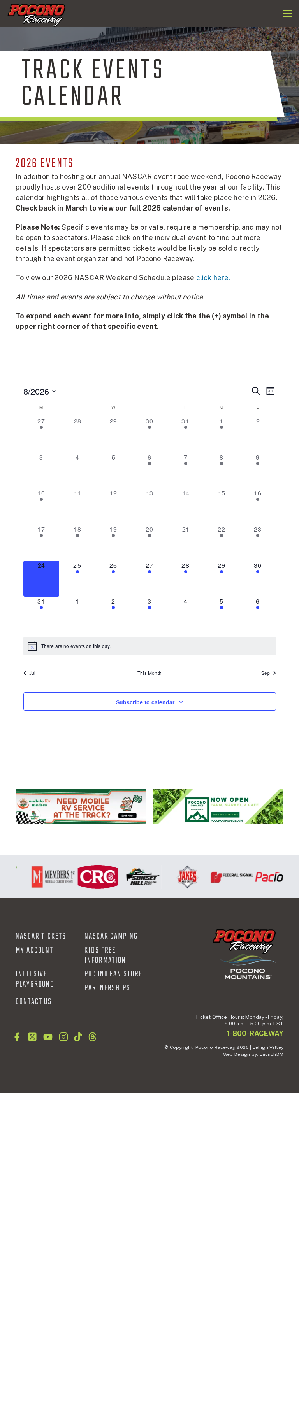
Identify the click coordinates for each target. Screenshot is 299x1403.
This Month (149, 673)
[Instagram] (63, 1036)
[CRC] (93, 877)
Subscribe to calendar (145, 702)
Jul (32, 673)
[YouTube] (48, 1036)
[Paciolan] (272, 877)
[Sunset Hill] (138, 877)
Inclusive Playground (35, 979)
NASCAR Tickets (41, 936)
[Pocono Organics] (218, 806)
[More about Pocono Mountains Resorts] (248, 966)
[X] (32, 1036)
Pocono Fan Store (113, 974)
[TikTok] (78, 1036)
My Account (34, 950)
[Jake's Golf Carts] (183, 877)
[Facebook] (16, 1036)
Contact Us (34, 1001)
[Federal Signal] (228, 877)
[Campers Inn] (81, 806)
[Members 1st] (48, 877)
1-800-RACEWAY (255, 1033)
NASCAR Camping (111, 936)
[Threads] (92, 1036)
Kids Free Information (105, 955)
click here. (213, 278)
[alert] (149, 646)
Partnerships (107, 988)
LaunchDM (271, 1054)
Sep (265, 673)
